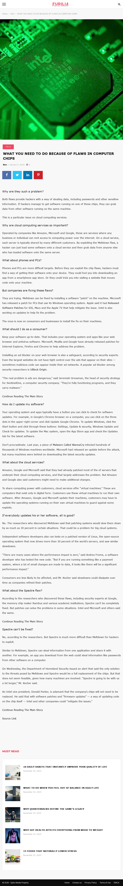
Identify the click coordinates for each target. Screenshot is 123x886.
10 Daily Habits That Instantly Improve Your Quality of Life (65, 766)
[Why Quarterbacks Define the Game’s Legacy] (12, 814)
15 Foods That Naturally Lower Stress (50, 851)
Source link (9, 718)
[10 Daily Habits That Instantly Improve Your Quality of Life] (12, 772)
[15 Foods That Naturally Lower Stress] (12, 856)
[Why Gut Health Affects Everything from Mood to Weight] (12, 835)
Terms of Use (105, 882)
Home (5, 14)
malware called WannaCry (68, 444)
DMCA (116, 882)
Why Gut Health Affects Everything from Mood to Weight (63, 830)
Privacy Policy (91, 882)
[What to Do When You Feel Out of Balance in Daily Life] (12, 793)
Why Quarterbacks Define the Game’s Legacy (53, 809)
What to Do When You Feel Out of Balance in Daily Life (61, 788)
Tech (12, 14)
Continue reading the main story (22, 396)
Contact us (77, 882)
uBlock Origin (38, 369)
